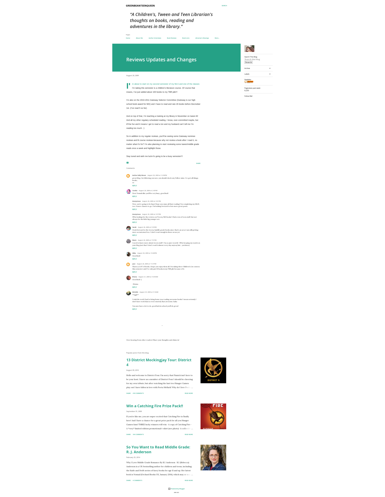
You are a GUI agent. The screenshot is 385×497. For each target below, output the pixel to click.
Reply (134, 186)
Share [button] (198, 163)
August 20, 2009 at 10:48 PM (147, 253)
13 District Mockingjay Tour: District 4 (158, 362)
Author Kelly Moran (139, 175)
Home (128, 38)
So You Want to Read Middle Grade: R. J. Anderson (158, 449)
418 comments (138, 393)
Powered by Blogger (178, 489)
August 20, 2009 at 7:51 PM (147, 240)
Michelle (135, 292)
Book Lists (185, 38)
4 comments (137, 480)
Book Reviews (171, 38)
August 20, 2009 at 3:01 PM (151, 201)
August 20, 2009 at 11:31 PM (146, 264)
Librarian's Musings (202, 38)
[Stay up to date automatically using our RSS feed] (248, 82)
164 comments (138, 434)
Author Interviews (155, 38)
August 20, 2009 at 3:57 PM (151, 214)
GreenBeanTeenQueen (140, 5)
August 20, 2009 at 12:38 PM (157, 175)
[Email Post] (127, 163)
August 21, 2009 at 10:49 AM (148, 277)
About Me (139, 38)
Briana (134, 277)
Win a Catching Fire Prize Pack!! (154, 405)
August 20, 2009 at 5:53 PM (147, 227)
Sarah (134, 227)
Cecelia (134, 190)
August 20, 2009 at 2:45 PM (148, 190)
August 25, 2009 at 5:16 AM (149, 292)
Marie (134, 240)
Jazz (133, 264)
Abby (134, 253)
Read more (189, 393)
